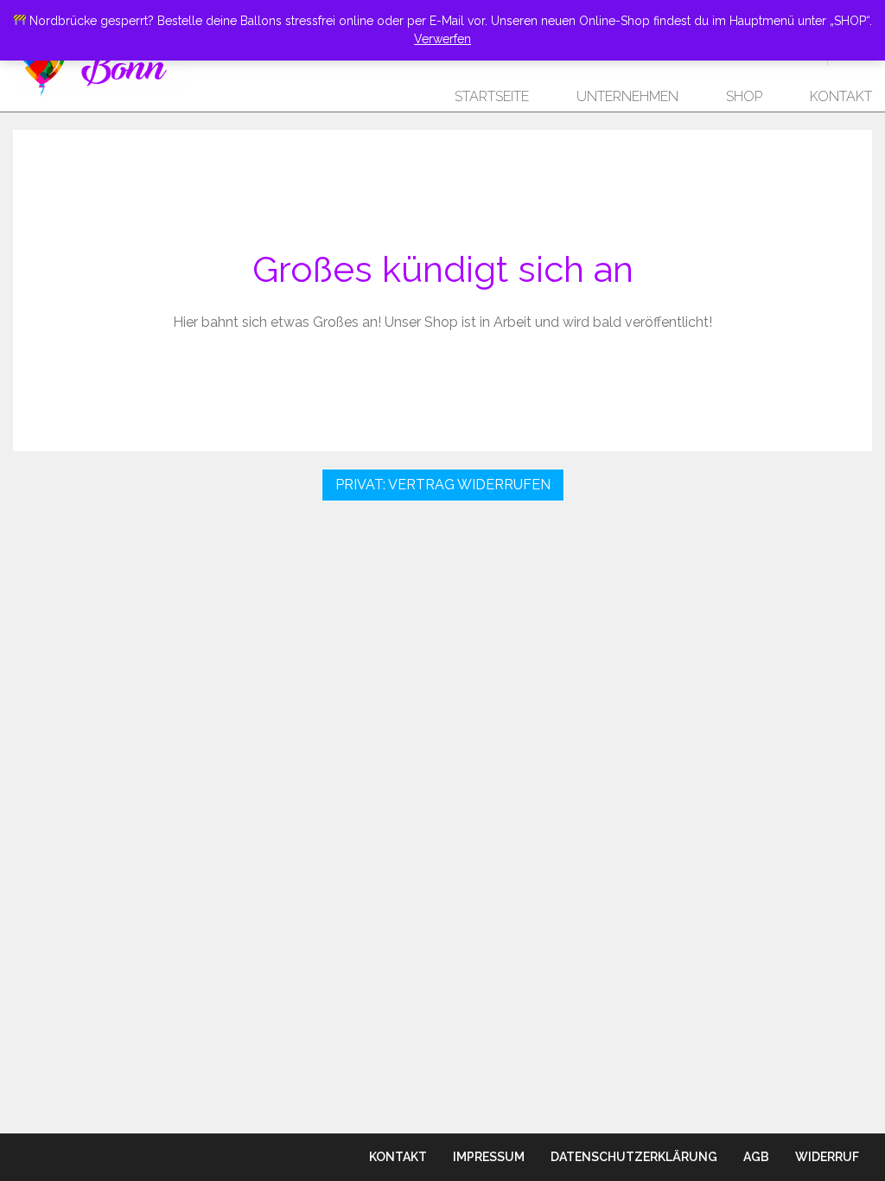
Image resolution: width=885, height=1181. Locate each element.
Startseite (492, 96)
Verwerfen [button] (442, 39)
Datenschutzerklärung (634, 1157)
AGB (756, 1157)
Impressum (489, 1157)
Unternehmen (627, 96)
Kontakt (841, 96)
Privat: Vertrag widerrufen (443, 484)
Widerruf (827, 1157)
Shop (744, 96)
